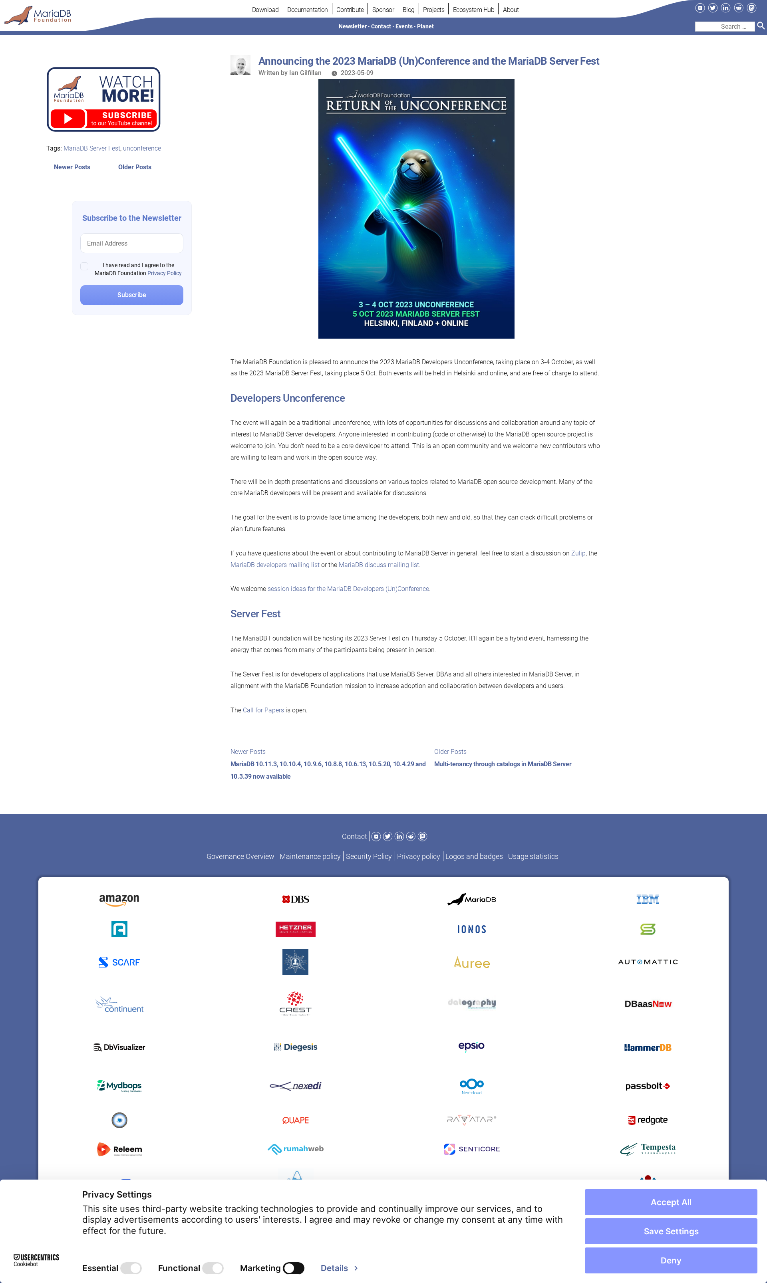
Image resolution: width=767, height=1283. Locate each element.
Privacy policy (418, 856)
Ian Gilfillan (305, 73)
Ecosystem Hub (474, 10)
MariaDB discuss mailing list (379, 565)
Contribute (350, 10)
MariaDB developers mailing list (275, 565)
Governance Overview (240, 856)
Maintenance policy (310, 856)
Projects (433, 10)
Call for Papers (263, 710)
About (511, 10)
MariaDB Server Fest (92, 148)
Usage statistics (533, 856)
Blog (409, 10)
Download (265, 10)
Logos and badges (474, 856)
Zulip (578, 553)
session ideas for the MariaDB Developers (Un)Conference (348, 589)
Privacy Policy (164, 273)
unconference (142, 148)
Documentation (307, 10)
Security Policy (369, 856)
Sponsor (383, 10)
